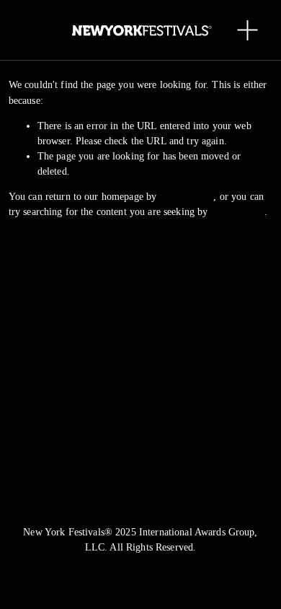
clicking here (186, 196)
